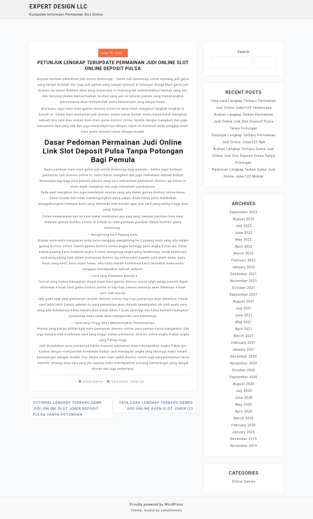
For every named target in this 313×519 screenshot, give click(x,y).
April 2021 (243, 329)
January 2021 (243, 349)
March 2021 (244, 336)
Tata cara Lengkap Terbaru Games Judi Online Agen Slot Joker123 (156, 406)
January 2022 (243, 267)
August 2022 (243, 219)
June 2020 (244, 398)
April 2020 (243, 411)
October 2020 (243, 370)
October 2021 (243, 288)
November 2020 (243, 363)
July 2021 (244, 308)
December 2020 (243, 356)
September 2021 (244, 294)
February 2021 (243, 343)
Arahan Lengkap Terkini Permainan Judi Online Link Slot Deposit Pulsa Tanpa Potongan (243, 121)
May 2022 (244, 240)
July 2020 (244, 391)
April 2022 (243, 246)
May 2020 (244, 404)
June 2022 (244, 233)
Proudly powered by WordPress (156, 504)
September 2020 (244, 377)
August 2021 (243, 301)
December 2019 (243, 439)
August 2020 (243, 384)
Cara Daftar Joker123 (127, 381)
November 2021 (243, 281)
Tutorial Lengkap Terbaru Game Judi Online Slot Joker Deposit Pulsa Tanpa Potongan (67, 409)
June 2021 (244, 315)
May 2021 (244, 322)
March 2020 (244, 418)
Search (244, 52)
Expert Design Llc (58, 6)
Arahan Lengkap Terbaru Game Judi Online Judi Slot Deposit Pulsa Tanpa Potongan (243, 156)
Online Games (92, 381)
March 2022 (244, 253)
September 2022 (244, 212)
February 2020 (243, 425)
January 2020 (243, 432)
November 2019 (243, 446)
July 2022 (244, 226)
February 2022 (243, 260)
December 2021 (243, 274)
